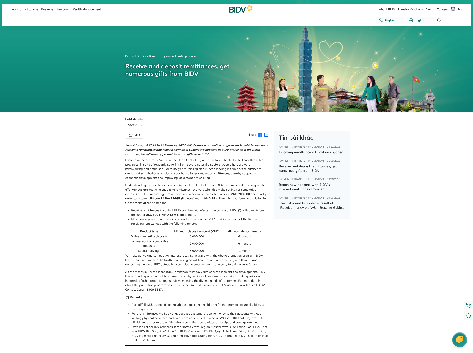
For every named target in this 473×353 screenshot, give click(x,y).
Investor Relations (410, 9)
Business (47, 9)
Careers (442, 9)
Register (390, 20)
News (430, 9)
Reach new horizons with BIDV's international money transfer (304, 187)
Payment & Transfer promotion (179, 56)
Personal (130, 56)
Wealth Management (86, 9)
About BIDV (387, 9)
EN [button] (458, 9)
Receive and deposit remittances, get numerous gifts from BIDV (308, 168)
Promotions (148, 56)
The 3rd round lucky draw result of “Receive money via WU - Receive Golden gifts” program (311, 205)
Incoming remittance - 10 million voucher (311, 152)
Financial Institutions (24, 9)
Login (418, 20)
